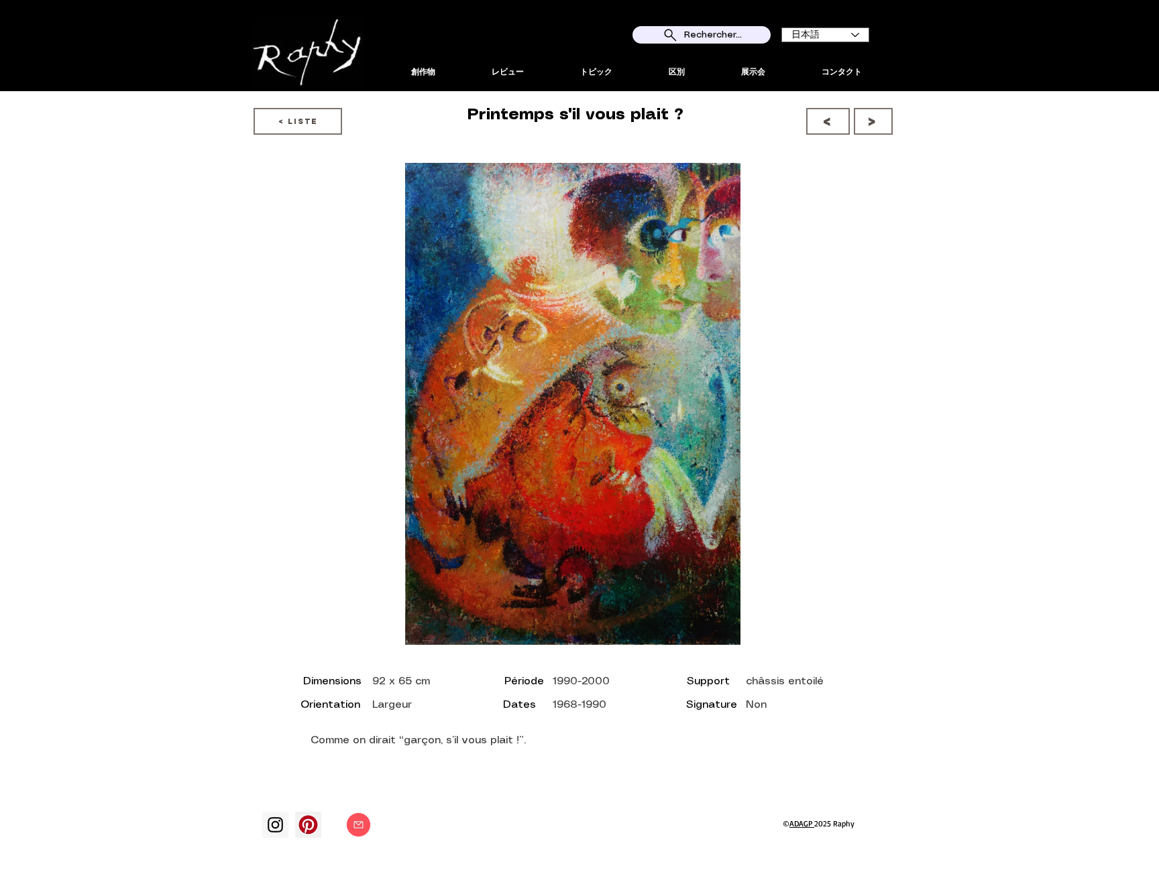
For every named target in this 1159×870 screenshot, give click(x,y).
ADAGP (801, 823)
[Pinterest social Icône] (308, 825)
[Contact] (358, 825)
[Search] (894, 46)
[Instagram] (275, 825)
